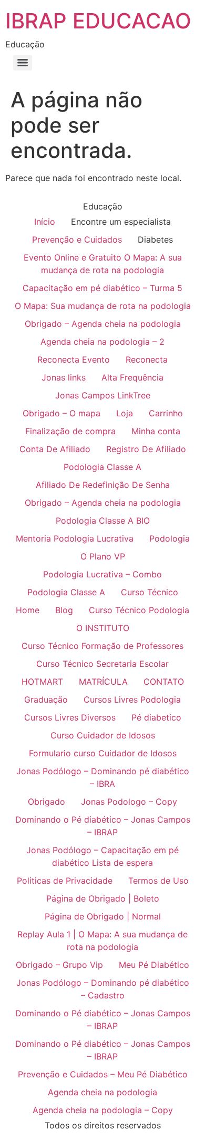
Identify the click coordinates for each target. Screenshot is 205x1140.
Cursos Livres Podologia (132, 699)
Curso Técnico (149, 592)
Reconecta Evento (73, 359)
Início (44, 221)
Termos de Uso (158, 880)
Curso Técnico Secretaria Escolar (102, 663)
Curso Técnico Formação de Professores (102, 646)
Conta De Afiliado (54, 449)
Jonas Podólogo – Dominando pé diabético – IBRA (102, 777)
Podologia (169, 538)
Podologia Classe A (102, 467)
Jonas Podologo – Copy (129, 801)
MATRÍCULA (103, 681)
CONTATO (164, 681)
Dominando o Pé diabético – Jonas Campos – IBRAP (102, 825)
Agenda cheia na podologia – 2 (102, 341)
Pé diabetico (156, 717)
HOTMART (42, 681)
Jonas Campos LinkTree (102, 395)
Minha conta (155, 431)
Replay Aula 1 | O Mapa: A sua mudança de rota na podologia (102, 940)
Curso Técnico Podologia (139, 610)
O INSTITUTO (102, 628)
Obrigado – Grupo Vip (59, 964)
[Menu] (22, 63)
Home (27, 610)
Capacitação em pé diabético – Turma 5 (102, 288)
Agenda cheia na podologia (102, 1092)
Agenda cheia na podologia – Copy (103, 1110)
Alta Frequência (132, 377)
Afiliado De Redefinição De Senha (103, 484)
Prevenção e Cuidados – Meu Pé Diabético (103, 1074)
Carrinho (166, 413)
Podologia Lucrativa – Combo (102, 574)
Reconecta (147, 359)
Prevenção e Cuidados (77, 239)
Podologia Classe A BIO (103, 520)
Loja (124, 413)
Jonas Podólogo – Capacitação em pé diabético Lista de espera (102, 856)
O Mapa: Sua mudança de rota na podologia (103, 306)
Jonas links (64, 377)
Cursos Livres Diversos (70, 717)
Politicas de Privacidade (64, 880)
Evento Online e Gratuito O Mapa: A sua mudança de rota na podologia (103, 263)
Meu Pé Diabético (154, 964)
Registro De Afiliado (146, 449)
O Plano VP (102, 556)
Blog (64, 610)
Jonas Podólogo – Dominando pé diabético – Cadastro (102, 989)
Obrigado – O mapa (61, 413)
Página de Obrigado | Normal (103, 916)
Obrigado (46, 801)
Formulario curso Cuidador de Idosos (103, 753)
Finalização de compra (70, 431)
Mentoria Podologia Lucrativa (75, 538)
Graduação (46, 699)
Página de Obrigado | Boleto (102, 898)
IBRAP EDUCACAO (98, 21)
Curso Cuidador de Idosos (102, 735)
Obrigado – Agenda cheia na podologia (103, 323)
